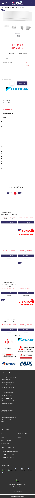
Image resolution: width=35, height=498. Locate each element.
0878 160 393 (10, 457)
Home (2, 7)
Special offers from (17, 187)
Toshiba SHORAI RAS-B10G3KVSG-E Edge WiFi (9, 213)
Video (5, 117)
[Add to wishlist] (31, 79)
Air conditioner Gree (7, 392)
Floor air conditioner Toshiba (7, 404)
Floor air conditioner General (7, 420)
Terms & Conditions (6, 440)
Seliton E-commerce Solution (17, 496)
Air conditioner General (8, 390)
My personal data (18, 491)
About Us (3, 437)
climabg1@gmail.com (12, 451)
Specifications (7, 109)
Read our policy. (17, 486)
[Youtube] (6, 460)
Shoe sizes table (5, 443)
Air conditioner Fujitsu (8, 387)
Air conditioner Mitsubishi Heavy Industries (8, 378)
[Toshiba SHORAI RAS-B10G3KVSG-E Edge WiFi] (9, 201)
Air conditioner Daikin (20, 7)
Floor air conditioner (6, 398)
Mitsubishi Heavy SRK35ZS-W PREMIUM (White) (9, 284)
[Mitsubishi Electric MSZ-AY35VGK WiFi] (9, 308)
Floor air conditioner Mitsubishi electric (7, 411)
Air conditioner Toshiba (8, 384)
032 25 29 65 (10, 454)
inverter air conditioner (9, 7)
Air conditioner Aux (7, 395)
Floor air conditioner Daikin (9, 400)
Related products (8, 113)
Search (19, 437)
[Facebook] (3, 460)
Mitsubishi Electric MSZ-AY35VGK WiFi (9, 320)
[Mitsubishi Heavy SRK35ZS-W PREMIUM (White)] (9, 271)
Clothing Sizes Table (23, 433)
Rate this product (6, 100)
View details (9, 222)
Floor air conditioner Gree (9, 417)
